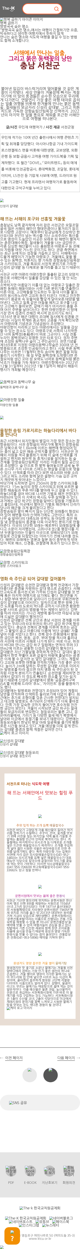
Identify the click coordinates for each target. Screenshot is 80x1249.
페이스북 (32, 1102)
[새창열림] (40, 1208)
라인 (66, 1102)
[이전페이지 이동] (4, 630)
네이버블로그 (42, 1102)
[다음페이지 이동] (76, 630)
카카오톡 (55, 1103)
